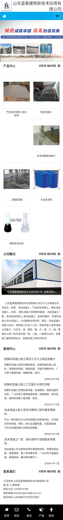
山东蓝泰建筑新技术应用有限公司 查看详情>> (31, 291)
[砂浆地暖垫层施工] (46, 135)
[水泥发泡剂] (46, 179)
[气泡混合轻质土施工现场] (16, 91)
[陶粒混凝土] (46, 91)
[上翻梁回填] (16, 179)
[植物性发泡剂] (16, 223)
